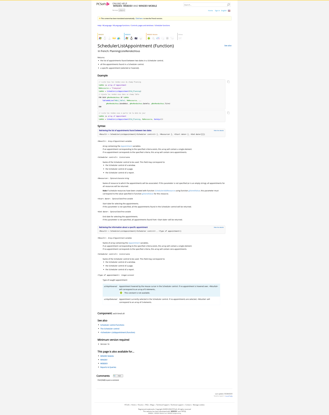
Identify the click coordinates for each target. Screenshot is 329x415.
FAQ (146, 405)
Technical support (177, 405)
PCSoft (127, 405)
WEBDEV (104, 363)
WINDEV (103, 360)
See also (227, 45)
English (224, 10)
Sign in (217, 10)
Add (119, 376)
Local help (228, 396)
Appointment (126, 146)
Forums (140, 405)
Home (210, 10)
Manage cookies (199, 405)
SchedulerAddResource (165, 190)
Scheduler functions (162, 25)
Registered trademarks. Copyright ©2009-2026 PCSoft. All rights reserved (164, 409)
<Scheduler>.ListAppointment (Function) (117, 332)
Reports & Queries (108, 367)
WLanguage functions (121, 25)
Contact (188, 405)
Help (99, 25)
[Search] (228, 5)
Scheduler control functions (112, 325)
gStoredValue (194, 190)
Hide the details (219, 130)
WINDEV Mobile (107, 356)
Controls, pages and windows (142, 25)
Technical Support (162, 405)
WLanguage (107, 25)
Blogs (152, 405)
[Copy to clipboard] (228, 82)
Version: (115, 10)
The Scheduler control (109, 328)
